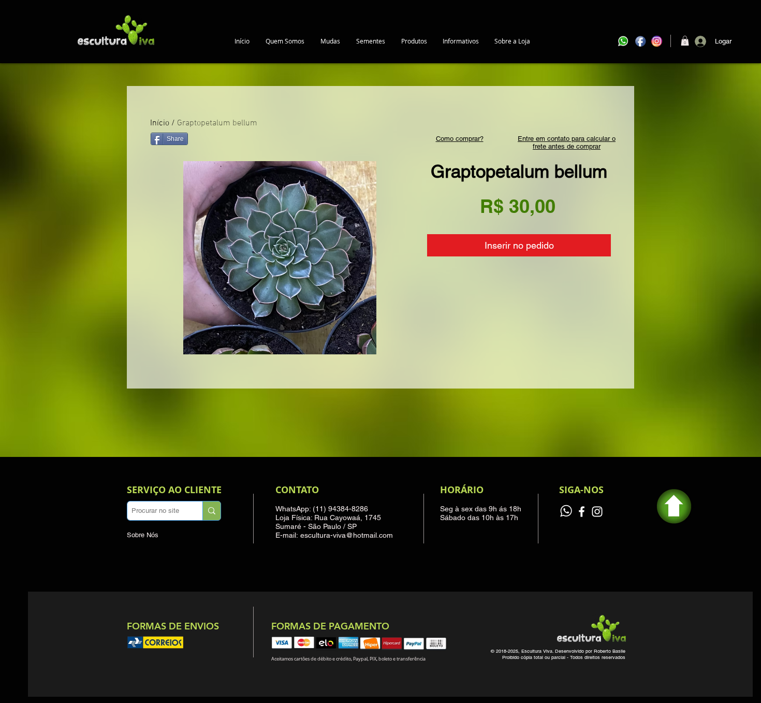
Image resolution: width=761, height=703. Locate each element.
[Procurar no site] (211, 510)
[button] (330, 41)
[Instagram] (597, 512)
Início (159, 123)
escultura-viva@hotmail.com (346, 535)
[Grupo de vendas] (566, 512)
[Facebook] (582, 512)
